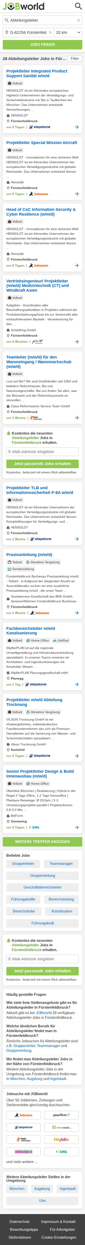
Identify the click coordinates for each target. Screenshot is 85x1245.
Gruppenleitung (42, 875)
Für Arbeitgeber (62, 1229)
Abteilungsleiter (23, 58)
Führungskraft (43, 923)
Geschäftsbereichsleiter (42, 887)
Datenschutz (20, 1222)
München (17, 1079)
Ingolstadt (58, 1079)
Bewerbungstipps (24, 1229)
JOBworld (44, 1013)
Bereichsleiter (24, 911)
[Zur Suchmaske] (78, 6)
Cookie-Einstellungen (58, 1237)
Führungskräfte (23, 899)
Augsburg (34, 1079)
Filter (75, 59)
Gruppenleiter (23, 864)
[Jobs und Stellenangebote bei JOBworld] (23, 6)
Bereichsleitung (61, 899)
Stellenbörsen (20, 1237)
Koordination (62, 911)
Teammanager (61, 864)
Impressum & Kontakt (58, 1222)
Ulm (42, 1201)
